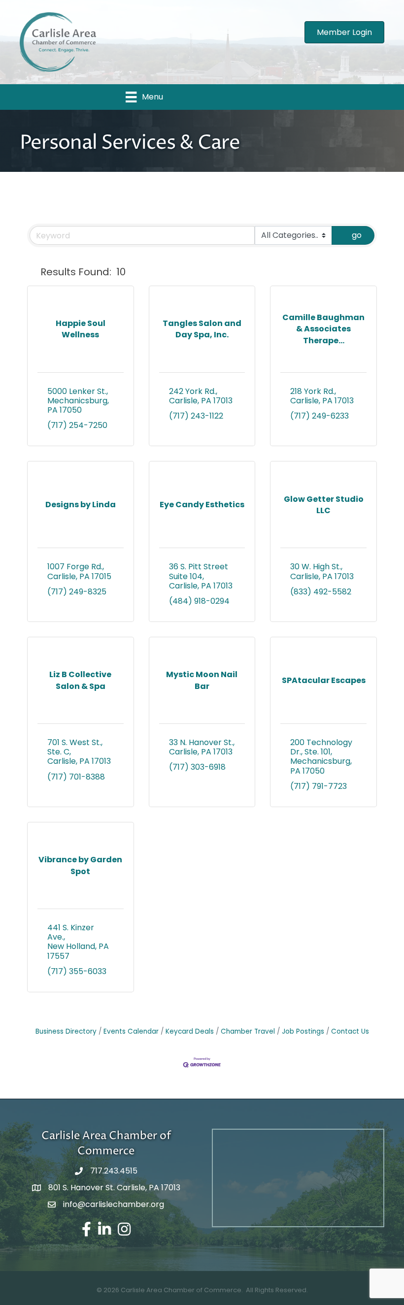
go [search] (357, 235)
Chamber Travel (248, 1031)
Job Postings (303, 1031)
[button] (31, 272)
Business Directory (66, 1031)
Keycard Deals (190, 1031)
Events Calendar (131, 1031)
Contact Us (350, 1031)
